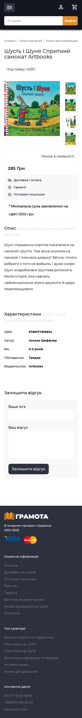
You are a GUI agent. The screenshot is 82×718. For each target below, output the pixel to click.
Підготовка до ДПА (20, 651)
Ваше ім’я (17, 407)
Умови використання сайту (26, 606)
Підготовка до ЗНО (20, 644)
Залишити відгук (28, 469)
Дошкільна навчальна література (31, 658)
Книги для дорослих (21, 671)
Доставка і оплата (27, 180)
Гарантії (20, 187)
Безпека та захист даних (24, 599)
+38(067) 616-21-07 (18, 702)
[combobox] (33, 20)
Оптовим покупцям (29, 194)
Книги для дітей (31, 40)
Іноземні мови (16, 665)
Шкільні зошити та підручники (29, 637)
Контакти (12, 613)
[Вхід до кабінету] (61, 7)
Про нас (10, 586)
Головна (10, 40)
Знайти (70, 21)
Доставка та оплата (20, 572)
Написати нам (15, 709)
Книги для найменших (62, 40)
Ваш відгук (18, 428)
